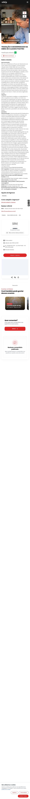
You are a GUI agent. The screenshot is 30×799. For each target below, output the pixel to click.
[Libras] (29, 201)
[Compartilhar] (12, 277)
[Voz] (29, 203)
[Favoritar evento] (24, 13)
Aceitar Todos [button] (23, 796)
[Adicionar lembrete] (18, 277)
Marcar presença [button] (9, 56)
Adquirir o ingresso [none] (15, 255)
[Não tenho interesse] (15, 277)
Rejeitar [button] (14, 792)
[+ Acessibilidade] (29, 205)
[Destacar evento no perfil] (24, 16)
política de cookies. (6, 789)
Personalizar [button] (24, 792)
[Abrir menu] (24, 2)
